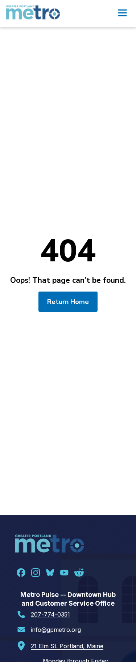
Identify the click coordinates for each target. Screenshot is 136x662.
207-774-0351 (50, 614)
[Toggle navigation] (122, 13)
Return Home (68, 301)
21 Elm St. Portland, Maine (67, 646)
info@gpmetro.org (56, 629)
